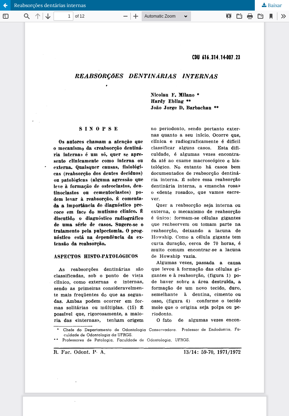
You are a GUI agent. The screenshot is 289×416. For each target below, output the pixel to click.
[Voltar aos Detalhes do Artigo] (5, 5)
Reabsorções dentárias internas (50, 5)
